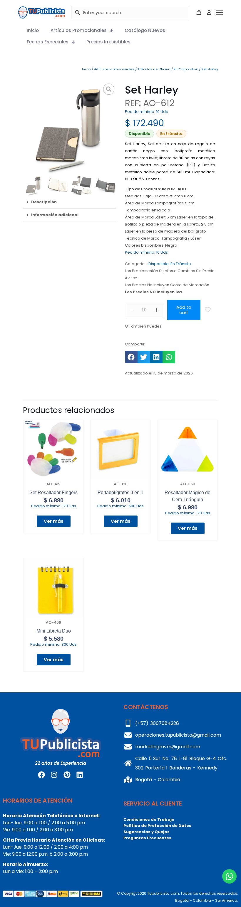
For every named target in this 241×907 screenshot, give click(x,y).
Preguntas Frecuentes (147, 838)
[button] (69, 202)
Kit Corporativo (186, 69)
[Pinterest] (67, 774)
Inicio (86, 69)
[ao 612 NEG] (69, 128)
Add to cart (183, 310)
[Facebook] (41, 774)
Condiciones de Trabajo (148, 819)
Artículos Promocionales (114, 69)
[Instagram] (54, 774)
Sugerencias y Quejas (146, 832)
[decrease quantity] (131, 310)
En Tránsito (180, 264)
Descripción (44, 202)
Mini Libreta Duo (53, 630)
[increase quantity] (156, 310)
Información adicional (54, 215)
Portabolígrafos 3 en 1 (120, 492)
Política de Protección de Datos (157, 825)
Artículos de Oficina (154, 69)
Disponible (158, 264)
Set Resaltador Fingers (53, 492)
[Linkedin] (79, 774)
